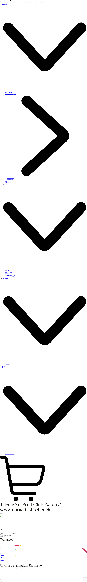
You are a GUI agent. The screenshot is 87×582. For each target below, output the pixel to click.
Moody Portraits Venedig (10, 550)
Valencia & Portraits (9, 545)
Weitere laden (43, 561)
